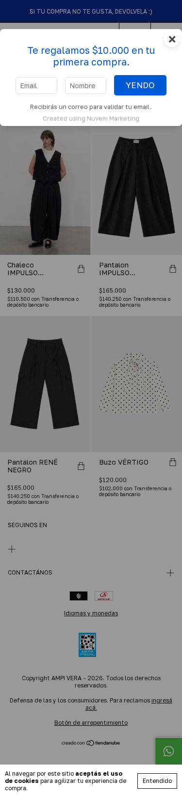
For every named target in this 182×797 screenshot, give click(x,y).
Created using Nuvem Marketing (91, 118)
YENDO (140, 85)
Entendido (157, 780)
